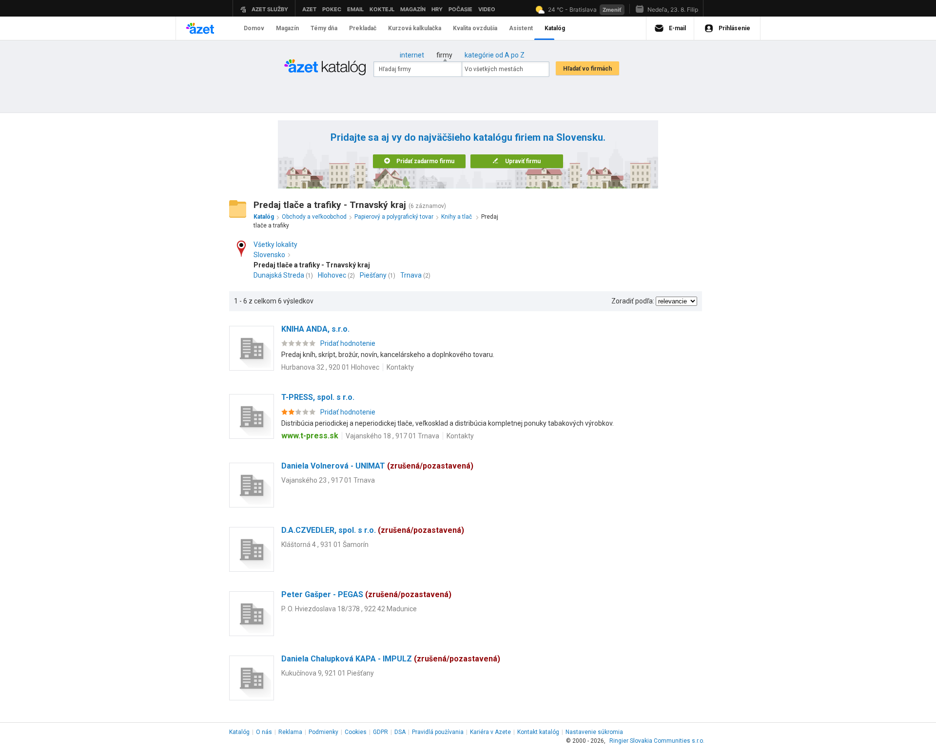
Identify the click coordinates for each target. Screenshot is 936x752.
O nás (264, 732)
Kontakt (538, 732)
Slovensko (269, 255)
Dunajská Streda (279, 275)
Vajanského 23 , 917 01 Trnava (328, 480)
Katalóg (239, 732)
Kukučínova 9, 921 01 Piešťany (327, 673)
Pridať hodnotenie (347, 343)
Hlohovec (332, 275)
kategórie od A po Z (495, 55)
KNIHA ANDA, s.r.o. (315, 329)
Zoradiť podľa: (632, 301)
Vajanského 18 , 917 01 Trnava (392, 436)
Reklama (290, 732)
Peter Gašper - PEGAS (366, 594)
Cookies (356, 732)
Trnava (411, 275)
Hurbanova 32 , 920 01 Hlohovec (330, 367)
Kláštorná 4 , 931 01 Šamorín (325, 544)
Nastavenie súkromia (594, 732)
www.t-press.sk (309, 435)
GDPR (380, 732)
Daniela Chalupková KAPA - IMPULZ (390, 658)
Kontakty (400, 367)
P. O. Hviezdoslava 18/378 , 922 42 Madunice (349, 609)
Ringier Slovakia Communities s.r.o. (656, 740)
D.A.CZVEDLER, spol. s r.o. (372, 530)
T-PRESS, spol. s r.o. (317, 397)
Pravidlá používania (438, 732)
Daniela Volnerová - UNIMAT (377, 465)
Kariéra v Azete (490, 732)
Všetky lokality (275, 244)
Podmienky (323, 732)
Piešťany (373, 275)
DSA (400, 732)
